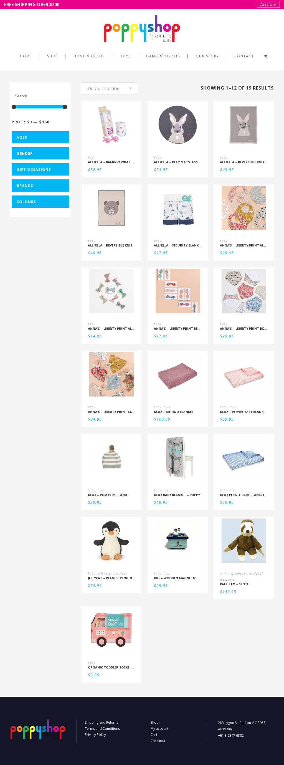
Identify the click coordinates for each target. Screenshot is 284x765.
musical (250, 573)
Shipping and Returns (101, 722)
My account (159, 728)
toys (167, 407)
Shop (155, 722)
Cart (154, 734)
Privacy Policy (95, 734)
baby (91, 157)
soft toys (104, 573)
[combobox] (109, 88)
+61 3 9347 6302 (231, 735)
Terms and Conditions (102, 728)
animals (226, 573)
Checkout (158, 740)
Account (268, 4)
